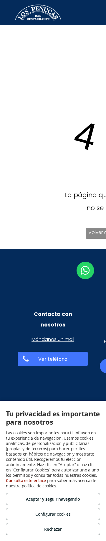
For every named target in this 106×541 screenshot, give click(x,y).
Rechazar (53, 529)
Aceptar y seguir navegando (53, 499)
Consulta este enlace (26, 480)
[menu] (97, 28)
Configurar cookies (53, 514)
